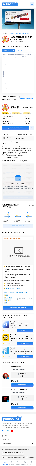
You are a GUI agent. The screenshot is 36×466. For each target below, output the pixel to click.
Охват (19, 50)
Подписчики (8, 50)
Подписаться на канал (13, 288)
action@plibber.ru (28, 457)
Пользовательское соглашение (13, 455)
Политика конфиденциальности (13, 452)
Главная (4, 33)
